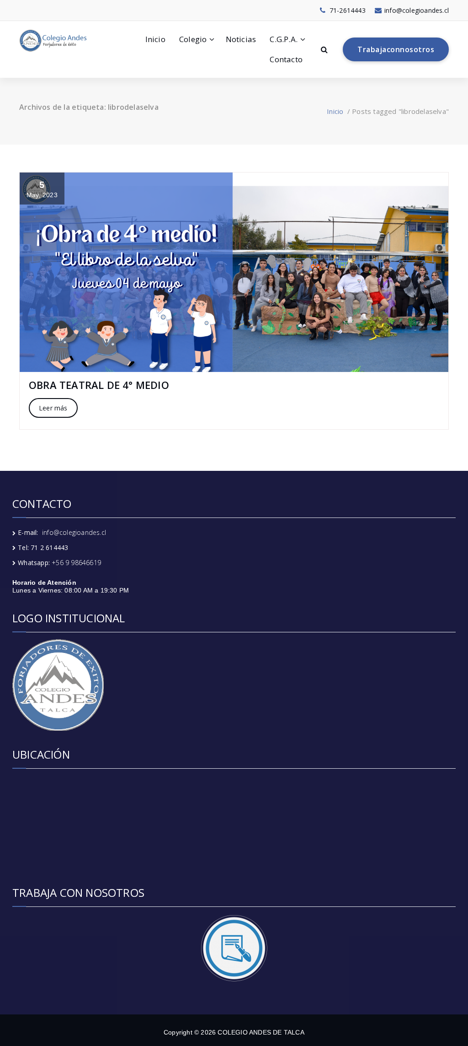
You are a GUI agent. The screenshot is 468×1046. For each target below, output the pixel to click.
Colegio (193, 39)
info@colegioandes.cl (74, 532)
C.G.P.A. (284, 39)
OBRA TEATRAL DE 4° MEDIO (99, 385)
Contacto (286, 59)
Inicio (155, 39)
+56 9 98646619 (76, 562)
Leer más (53, 408)
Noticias (241, 39)
